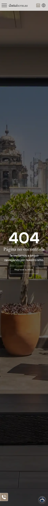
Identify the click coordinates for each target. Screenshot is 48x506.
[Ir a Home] (18, 5)
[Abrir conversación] (42, 500)
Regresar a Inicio (24, 270)
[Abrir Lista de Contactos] (4, 497)
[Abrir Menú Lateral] (4, 5)
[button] (44, 5)
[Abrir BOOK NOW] (38, 5)
